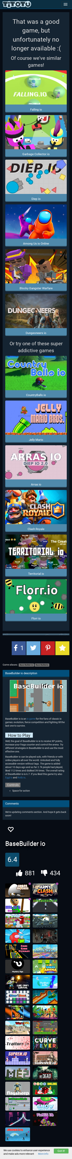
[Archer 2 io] (17, 1134)
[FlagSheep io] (17, 1089)
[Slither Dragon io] (17, 1012)
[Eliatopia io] (45, 1012)
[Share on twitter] (33, 648)
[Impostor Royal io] (17, 936)
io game (31, 718)
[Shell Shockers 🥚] (17, 890)
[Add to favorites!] (10, 830)
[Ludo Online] (45, 1089)
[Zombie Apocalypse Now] (45, 936)
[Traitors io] (17, 1043)
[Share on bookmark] (62, 648)
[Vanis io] (45, 1119)
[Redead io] (45, 1073)
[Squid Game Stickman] (17, 951)
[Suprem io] (17, 1058)
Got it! (61, 1151)
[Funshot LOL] (45, 982)
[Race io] (17, 1119)
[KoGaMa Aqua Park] (45, 951)
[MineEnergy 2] (17, 1073)
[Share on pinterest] (48, 648)
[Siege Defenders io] (45, 1028)
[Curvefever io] (45, 1043)
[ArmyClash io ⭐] (45, 890)
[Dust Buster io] (17, 921)
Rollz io (21, 777)
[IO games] (17, 4)
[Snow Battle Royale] (45, 1104)
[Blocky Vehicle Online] (45, 921)
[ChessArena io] (45, 967)
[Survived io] (45, 1058)
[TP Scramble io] (17, 1104)
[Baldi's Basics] (17, 906)
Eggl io (8, 777)
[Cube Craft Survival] (17, 982)
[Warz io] (17, 1028)
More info (43, 1153)
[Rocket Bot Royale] (45, 997)
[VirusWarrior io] (45, 906)
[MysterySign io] (17, 967)
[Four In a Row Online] (17, 997)
